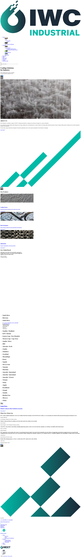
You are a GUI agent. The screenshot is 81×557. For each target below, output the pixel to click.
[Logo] (40, 35)
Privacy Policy (10, 556)
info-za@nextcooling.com (4, 521)
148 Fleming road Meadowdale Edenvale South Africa (3, 526)
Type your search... (3, 63)
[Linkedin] (4, 531)
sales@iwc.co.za (7, 323)
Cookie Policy (5, 556)
